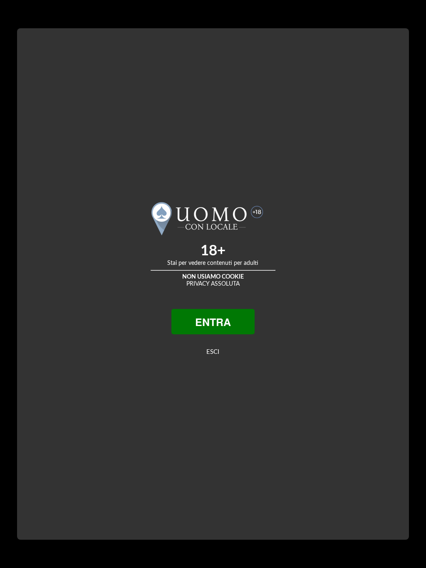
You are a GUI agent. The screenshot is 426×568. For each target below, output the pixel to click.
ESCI (212, 352)
